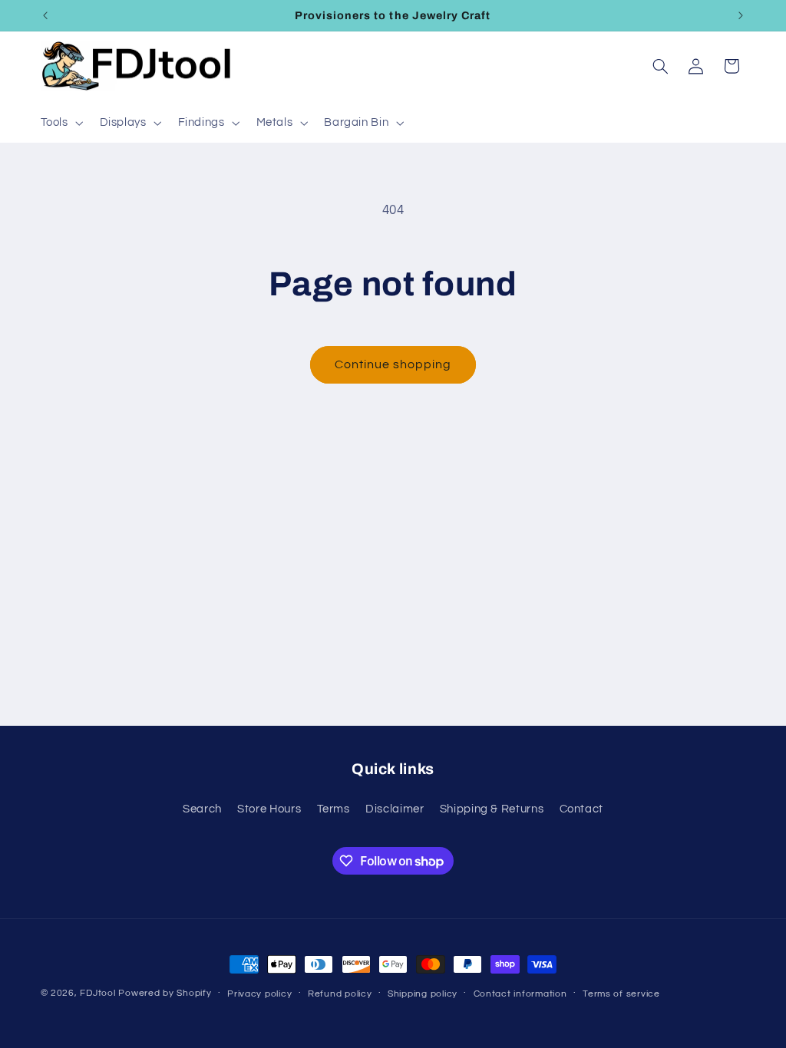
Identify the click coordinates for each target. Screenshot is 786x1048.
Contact (581, 809)
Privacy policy (259, 994)
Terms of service (621, 994)
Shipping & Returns (491, 809)
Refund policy (340, 994)
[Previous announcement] (45, 15)
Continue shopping (393, 364)
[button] (60, 123)
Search (202, 809)
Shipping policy (422, 994)
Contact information (520, 994)
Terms (333, 809)
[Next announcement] (741, 15)
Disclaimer (394, 809)
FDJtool (97, 993)
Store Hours (269, 809)
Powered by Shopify (164, 993)
